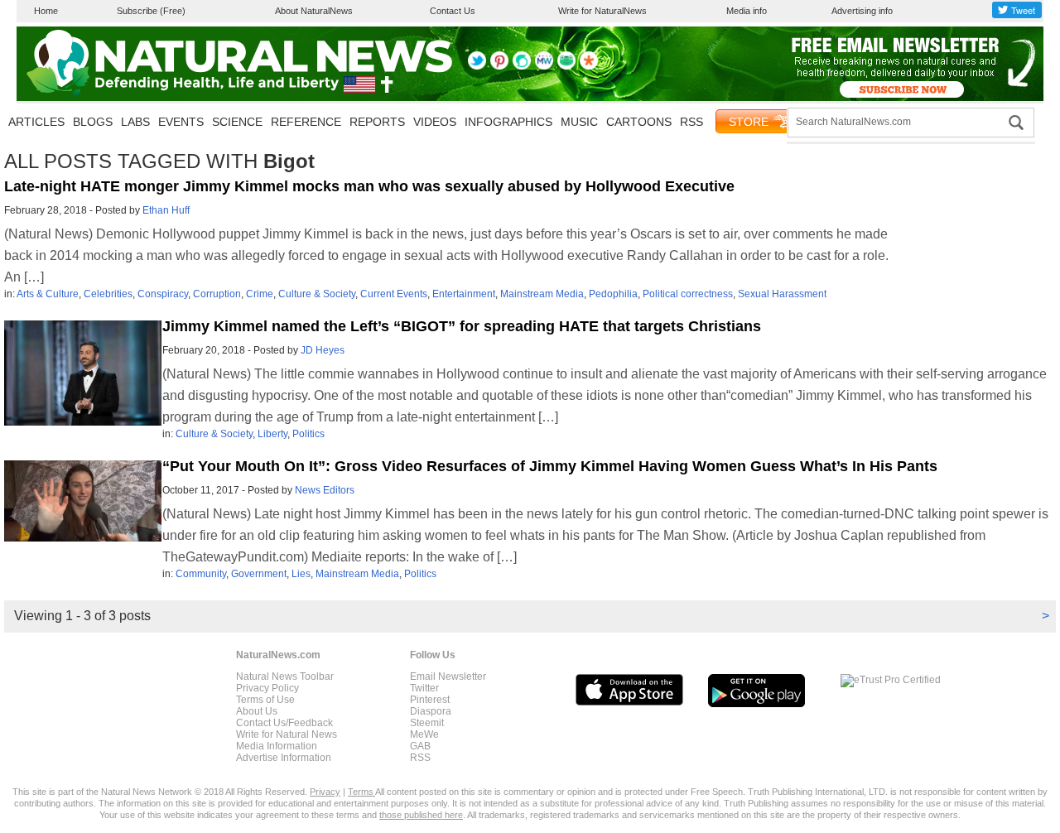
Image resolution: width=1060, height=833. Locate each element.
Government (259, 574)
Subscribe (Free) (151, 11)
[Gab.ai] (566, 66)
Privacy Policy (267, 688)
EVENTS (181, 121)
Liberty (272, 434)
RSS (691, 121)
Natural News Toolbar (285, 676)
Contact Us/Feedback (284, 723)
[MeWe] (544, 66)
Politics (308, 434)
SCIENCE (237, 121)
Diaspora (430, 711)
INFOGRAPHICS (508, 121)
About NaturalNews (314, 11)
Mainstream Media (542, 294)
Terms (361, 792)
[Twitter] (477, 66)
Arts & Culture (48, 294)
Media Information (276, 746)
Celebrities (108, 294)
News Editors (324, 490)
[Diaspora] (589, 66)
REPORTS (377, 121)
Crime (259, 294)
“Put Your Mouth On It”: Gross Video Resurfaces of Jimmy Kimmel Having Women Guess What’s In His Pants (549, 466)
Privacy (325, 792)
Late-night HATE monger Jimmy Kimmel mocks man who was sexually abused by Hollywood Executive (369, 186)
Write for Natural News (286, 734)
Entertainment (463, 294)
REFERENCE (306, 121)
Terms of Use (265, 699)
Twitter (424, 688)
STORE (748, 121)
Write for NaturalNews (602, 11)
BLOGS (93, 121)
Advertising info (862, 11)
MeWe (424, 734)
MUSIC (579, 121)
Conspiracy (162, 294)
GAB (420, 746)
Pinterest (430, 699)
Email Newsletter (448, 676)
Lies (301, 574)
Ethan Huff (166, 210)
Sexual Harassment (782, 294)
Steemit (427, 723)
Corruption (217, 294)
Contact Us (452, 11)
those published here (421, 815)
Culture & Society (316, 294)
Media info (746, 11)
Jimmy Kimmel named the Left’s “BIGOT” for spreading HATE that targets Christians (461, 326)
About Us (256, 711)
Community (201, 574)
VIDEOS (434, 121)
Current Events (393, 294)
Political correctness (688, 294)
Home (46, 11)
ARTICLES (36, 121)
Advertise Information (283, 757)
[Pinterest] (499, 66)
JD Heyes (322, 350)
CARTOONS (639, 121)
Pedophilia (613, 294)
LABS (135, 121)
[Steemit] (522, 66)
